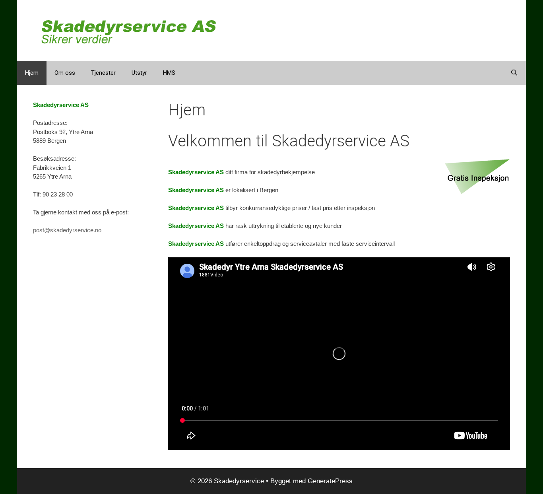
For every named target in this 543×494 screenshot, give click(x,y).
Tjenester (103, 72)
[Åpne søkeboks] (514, 73)
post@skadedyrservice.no (67, 230)
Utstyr (139, 72)
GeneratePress (330, 481)
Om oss (64, 72)
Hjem (32, 72)
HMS (169, 72)
